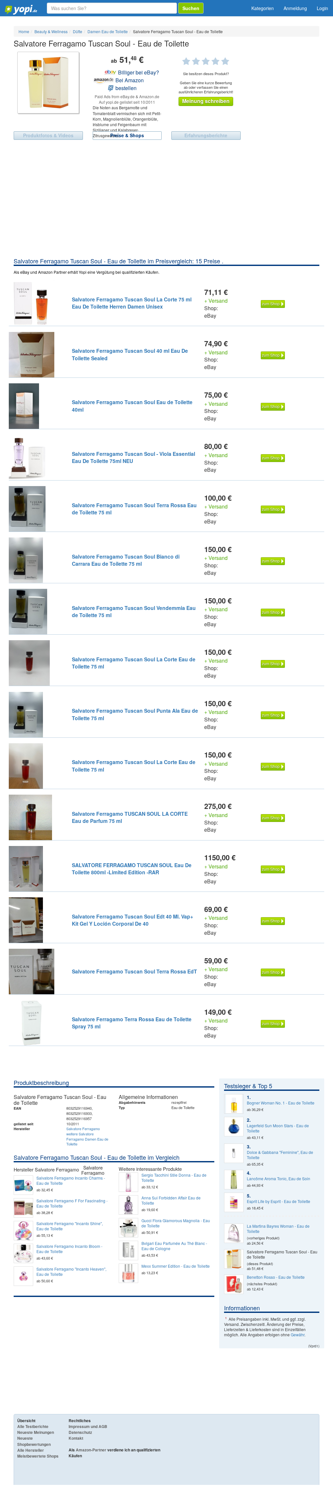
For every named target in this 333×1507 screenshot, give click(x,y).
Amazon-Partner (91, 1450)
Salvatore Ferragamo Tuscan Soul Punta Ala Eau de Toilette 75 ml (135, 714)
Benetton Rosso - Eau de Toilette (276, 1277)
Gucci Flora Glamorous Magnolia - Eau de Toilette (175, 1223)
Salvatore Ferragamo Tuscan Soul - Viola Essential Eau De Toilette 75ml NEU (133, 457)
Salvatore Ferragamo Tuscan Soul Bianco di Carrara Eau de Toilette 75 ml (126, 560)
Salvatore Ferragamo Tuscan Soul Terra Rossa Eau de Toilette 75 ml (134, 508)
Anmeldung (295, 8)
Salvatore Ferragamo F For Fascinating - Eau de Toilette (72, 1203)
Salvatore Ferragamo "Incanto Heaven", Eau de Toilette (71, 1271)
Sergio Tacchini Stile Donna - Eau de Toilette (173, 1177)
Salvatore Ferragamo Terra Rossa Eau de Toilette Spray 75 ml (132, 1022)
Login (322, 8)
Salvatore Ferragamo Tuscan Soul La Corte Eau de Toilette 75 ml (133, 662)
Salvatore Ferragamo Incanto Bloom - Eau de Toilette (69, 1249)
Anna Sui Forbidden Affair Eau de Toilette (171, 1200)
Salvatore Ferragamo (83, 1128)
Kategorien (262, 8)
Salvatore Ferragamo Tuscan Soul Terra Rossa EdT (134, 971)
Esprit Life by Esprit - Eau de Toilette (278, 1201)
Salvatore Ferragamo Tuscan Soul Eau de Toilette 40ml (132, 405)
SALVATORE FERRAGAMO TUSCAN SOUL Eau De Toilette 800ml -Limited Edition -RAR (132, 868)
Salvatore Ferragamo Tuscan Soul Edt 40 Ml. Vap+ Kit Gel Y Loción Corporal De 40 (132, 920)
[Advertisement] (166, 208)
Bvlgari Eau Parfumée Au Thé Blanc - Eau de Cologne (174, 1246)
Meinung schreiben (206, 101)
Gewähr (297, 1334)
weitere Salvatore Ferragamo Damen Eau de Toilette (87, 1138)
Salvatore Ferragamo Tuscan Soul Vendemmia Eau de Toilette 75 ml (134, 611)
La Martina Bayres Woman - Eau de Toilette (278, 1228)
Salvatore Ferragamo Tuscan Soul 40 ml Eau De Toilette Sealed (130, 354)
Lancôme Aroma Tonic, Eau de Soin (278, 1178)
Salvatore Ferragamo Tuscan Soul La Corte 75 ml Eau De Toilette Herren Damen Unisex (132, 303)
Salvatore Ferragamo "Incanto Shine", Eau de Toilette (69, 1226)
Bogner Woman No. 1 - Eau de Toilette (280, 1102)
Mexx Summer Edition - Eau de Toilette (175, 1266)
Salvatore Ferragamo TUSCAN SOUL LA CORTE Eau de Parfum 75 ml (130, 817)
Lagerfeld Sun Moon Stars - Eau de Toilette (278, 1128)
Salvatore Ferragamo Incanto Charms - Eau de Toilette (70, 1180)
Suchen (190, 8)
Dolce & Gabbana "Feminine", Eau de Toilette (280, 1155)
